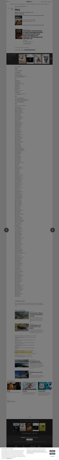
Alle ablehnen (52, 453)
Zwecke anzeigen (52, 456)
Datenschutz (8, 458)
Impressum (11, 458)
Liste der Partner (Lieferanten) (30, 453)
